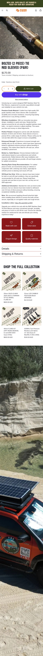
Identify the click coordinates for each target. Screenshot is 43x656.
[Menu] (2, 10)
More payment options (21, 99)
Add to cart (29, 89)
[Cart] (40, 10)
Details (5, 248)
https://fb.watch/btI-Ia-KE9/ (24, 203)
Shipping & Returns (12, 253)
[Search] (7, 10)
